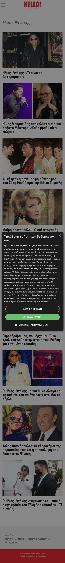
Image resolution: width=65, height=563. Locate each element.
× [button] (59, 235)
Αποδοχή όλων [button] (33, 316)
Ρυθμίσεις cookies (17, 301)
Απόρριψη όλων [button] (32, 308)
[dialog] (33, 281)
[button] (32, 325)
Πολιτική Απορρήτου (37, 301)
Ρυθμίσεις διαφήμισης (33, 295)
